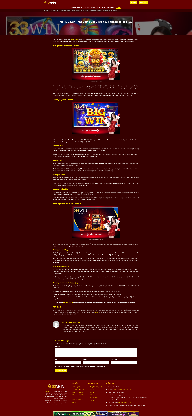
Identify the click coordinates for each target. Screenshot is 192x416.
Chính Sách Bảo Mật (78, 389)
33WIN (73, 7)
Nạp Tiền (92, 389)
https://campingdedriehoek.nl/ (122, 389)
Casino (79, 7)
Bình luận (57, 346)
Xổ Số (98, 7)
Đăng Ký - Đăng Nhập (96, 387)
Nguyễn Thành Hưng (124, 402)
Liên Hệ (92, 400)
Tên (56, 359)
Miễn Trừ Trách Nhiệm (78, 392)
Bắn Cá (93, 7)
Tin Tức (118, 7)
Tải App (92, 395)
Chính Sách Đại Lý (77, 400)
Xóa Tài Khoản (94, 397)
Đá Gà (103, 7)
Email (85, 359)
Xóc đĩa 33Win (68, 302)
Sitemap (74, 402)
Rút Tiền (92, 392)
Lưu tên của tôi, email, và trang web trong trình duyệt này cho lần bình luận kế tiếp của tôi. (81, 366)
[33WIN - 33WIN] (51, 2)
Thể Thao (86, 7)
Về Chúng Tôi (76, 387)
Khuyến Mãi (110, 7)
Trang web (114, 359)
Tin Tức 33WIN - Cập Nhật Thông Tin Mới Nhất (64, 10)
